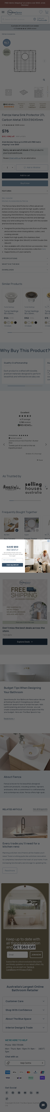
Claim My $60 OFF (12, 565)
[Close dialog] (48, 541)
